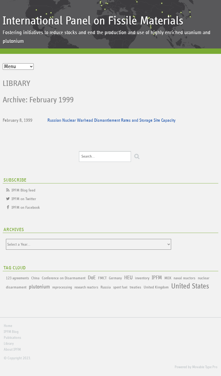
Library (16, 83)
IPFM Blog (11, 332)
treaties (135, 287)
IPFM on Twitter (24, 199)
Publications (12, 338)
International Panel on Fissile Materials (93, 21)
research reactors (86, 287)
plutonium (39, 287)
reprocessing (62, 287)
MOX (167, 278)
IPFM (157, 277)
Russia (106, 287)
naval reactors (184, 278)
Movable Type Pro (204, 367)
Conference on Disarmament (63, 278)
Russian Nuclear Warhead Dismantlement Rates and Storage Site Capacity (111, 120)
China (35, 278)
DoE (92, 277)
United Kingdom (156, 287)
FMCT (102, 278)
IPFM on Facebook (26, 208)
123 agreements (17, 278)
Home (8, 326)
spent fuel (120, 287)
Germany (115, 278)
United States (190, 286)
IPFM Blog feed (23, 190)
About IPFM (12, 349)
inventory (142, 278)
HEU (128, 277)
